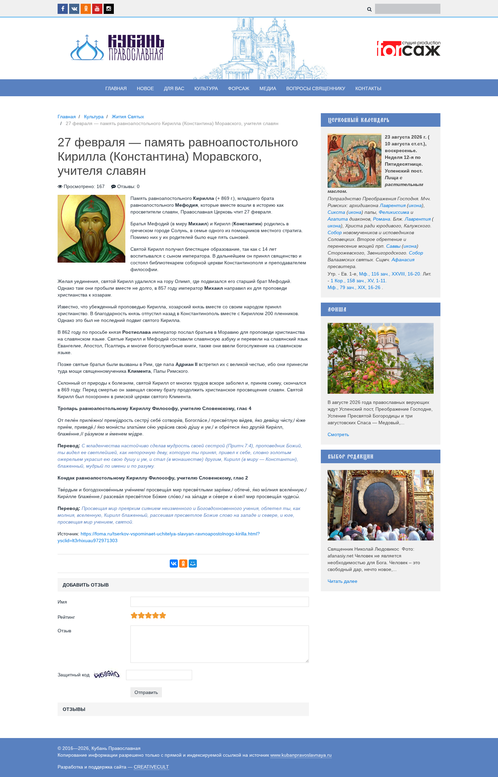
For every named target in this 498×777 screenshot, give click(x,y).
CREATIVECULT (151, 767)
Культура (206, 88)
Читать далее (342, 581)
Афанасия (403, 259)
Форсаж (238, 88)
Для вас (174, 88)
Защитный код (73, 674)
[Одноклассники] (183, 563)
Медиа (268, 88)
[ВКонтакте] (174, 563)
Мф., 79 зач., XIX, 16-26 (354, 287)
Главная (116, 88)
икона (415, 205)
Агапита (338, 219)
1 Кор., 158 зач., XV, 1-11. (359, 280)
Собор (335, 232)
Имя (62, 602)
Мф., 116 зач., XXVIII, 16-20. (390, 274)
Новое (145, 88)
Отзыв (64, 630)
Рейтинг (66, 617)
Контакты (368, 88)
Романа (381, 219)
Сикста (336, 212)
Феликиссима (394, 212)
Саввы (393, 246)
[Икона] (354, 161)
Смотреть (338, 434)
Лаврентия (393, 205)
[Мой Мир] (193, 563)
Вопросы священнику (315, 88)
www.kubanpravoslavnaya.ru (301, 755)
